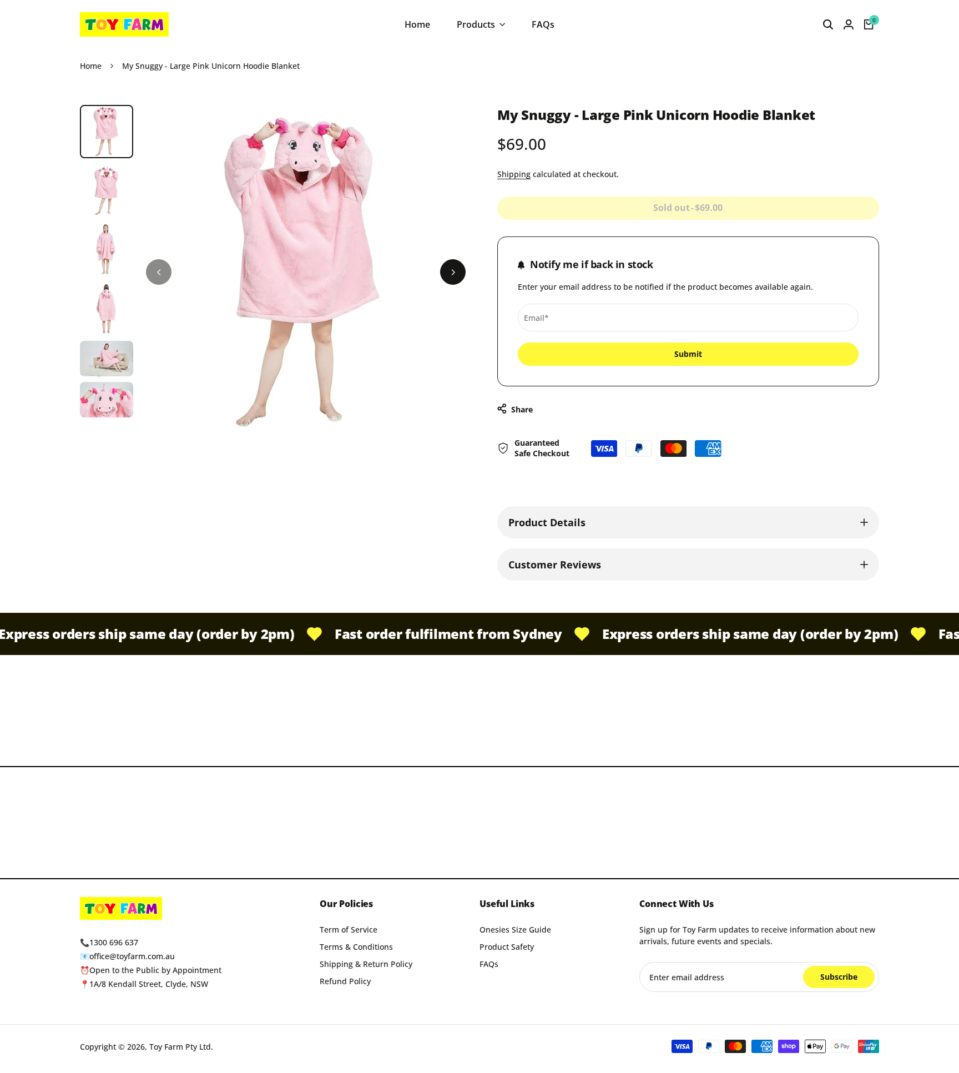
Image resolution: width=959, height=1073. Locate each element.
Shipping (514, 174)
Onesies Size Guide (515, 929)
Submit (688, 354)
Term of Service (348, 929)
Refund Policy (345, 981)
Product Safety (507, 946)
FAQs (489, 964)
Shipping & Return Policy (366, 964)
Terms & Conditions (356, 946)
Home (91, 66)
